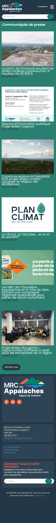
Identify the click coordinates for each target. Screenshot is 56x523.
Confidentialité (11, 449)
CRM (7, 504)
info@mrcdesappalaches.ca (18, 438)
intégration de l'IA (28, 502)
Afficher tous (11, 367)
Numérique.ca (39, 495)
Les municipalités (12, 447)
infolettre (12, 504)
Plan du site (9, 452)
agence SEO (17, 502)
